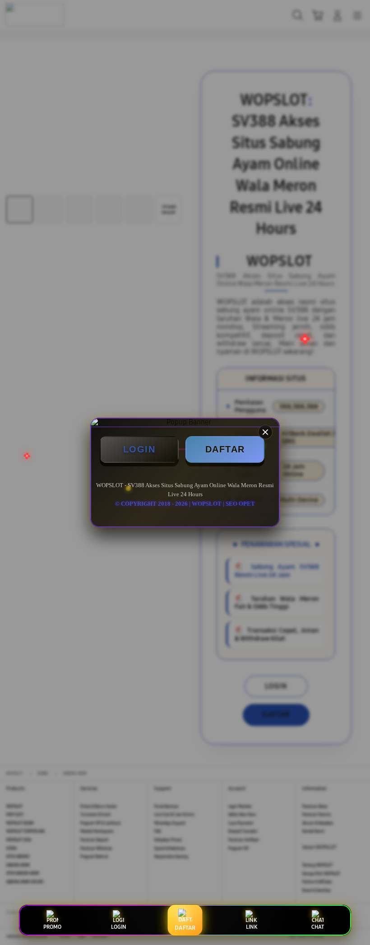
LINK (251, 927)
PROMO (52, 927)
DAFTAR (225, 449)
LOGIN (139, 449)
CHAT (317, 927)
